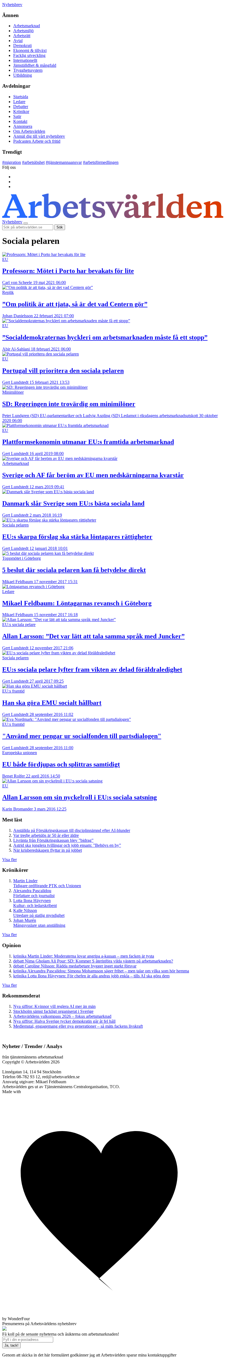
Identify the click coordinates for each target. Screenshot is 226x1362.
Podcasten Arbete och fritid (36, 141)
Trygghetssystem (27, 70)
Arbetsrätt (21, 35)
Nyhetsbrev (12, 4)
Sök (60, 227)
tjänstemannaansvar (64, 162)
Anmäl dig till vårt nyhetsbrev (39, 136)
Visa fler (9, 859)
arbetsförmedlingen (101, 162)
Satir (17, 116)
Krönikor (21, 111)
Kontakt (20, 121)
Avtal (18, 40)
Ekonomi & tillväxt (30, 50)
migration (11, 162)
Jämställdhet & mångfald (34, 65)
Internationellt (25, 60)
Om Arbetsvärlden (29, 131)
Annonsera (22, 126)
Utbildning (22, 75)
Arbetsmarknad (26, 25)
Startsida (20, 96)
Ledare (19, 101)
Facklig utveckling (29, 55)
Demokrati (22, 45)
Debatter (20, 106)
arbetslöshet (33, 162)
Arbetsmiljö (23, 30)
